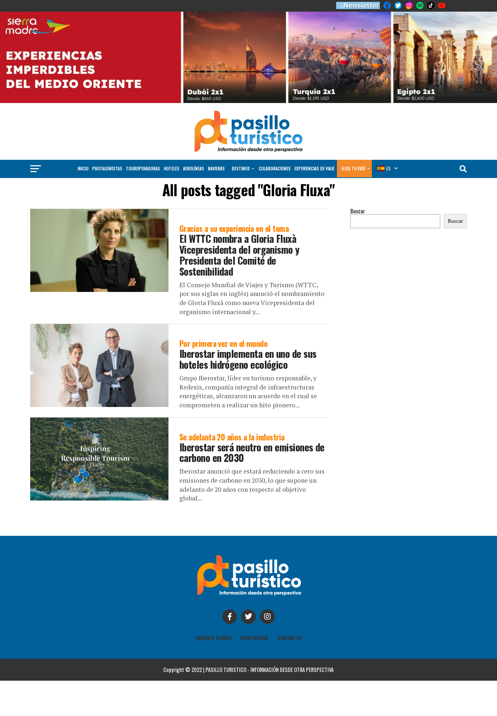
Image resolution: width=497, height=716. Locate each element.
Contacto (289, 638)
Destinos (241, 168)
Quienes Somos (213, 638)
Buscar (357, 211)
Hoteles (171, 168)
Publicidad (254, 638)
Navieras (216, 168)
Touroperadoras (143, 168)
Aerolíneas (193, 168)
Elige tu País (353, 168)
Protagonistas (107, 168)
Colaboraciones (275, 168)
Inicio (82, 168)
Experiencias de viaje (314, 168)
